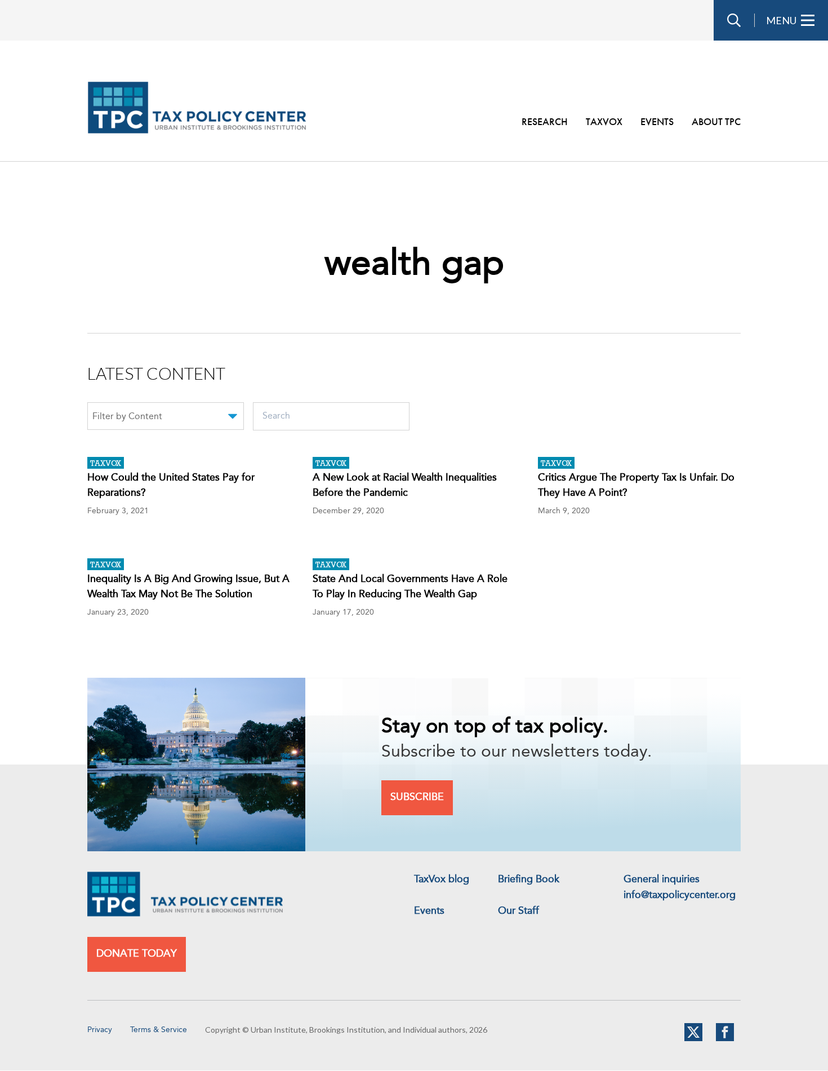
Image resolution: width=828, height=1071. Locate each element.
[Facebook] (725, 1038)
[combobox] (165, 418)
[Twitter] (693, 1038)
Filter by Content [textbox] (127, 416)
